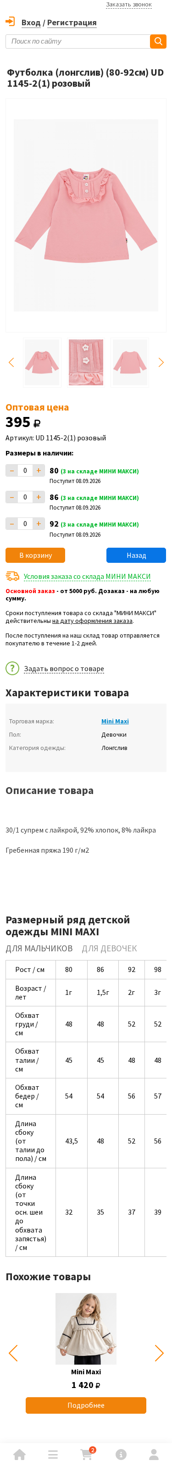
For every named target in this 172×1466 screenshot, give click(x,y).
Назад (136, 555)
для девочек (109, 948)
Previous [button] (11, 363)
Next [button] (160, 363)
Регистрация (72, 22)
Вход (31, 22)
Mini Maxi (115, 721)
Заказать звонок (129, 4)
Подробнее (86, 1405)
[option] (86, 1353)
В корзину (35, 555)
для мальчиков (39, 948)
